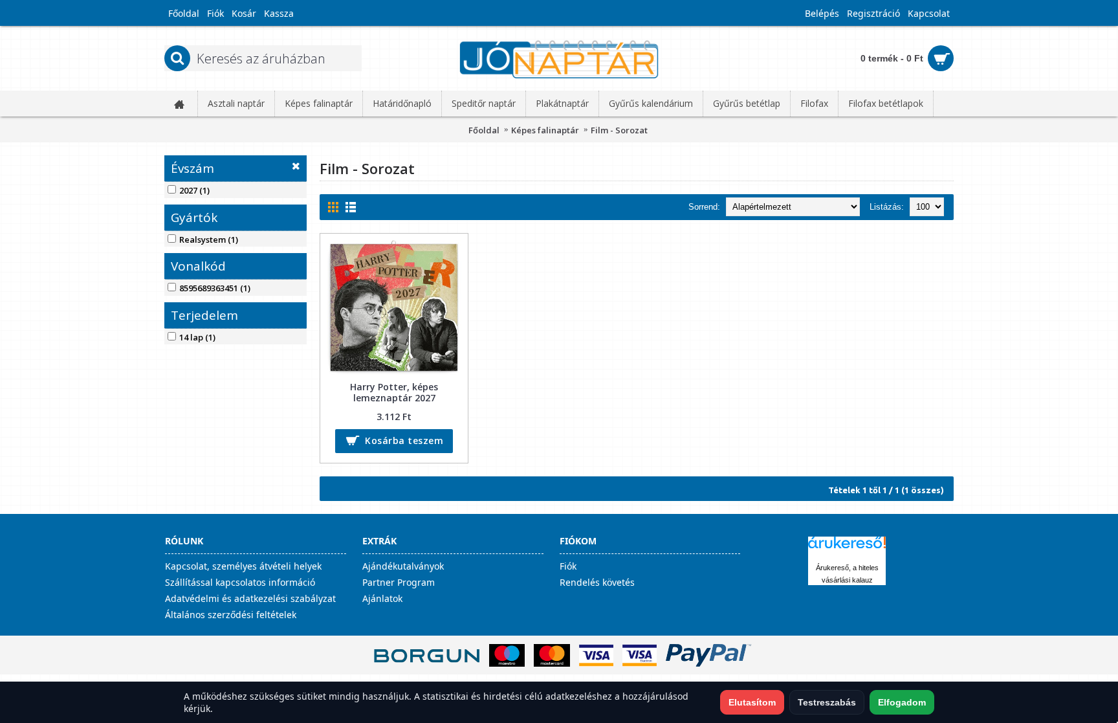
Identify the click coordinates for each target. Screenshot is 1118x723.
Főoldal (483, 130)
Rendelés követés (597, 582)
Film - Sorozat (619, 130)
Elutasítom (752, 702)
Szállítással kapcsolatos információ (240, 582)
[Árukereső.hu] (847, 549)
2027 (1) (194, 190)
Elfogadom (902, 702)
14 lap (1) (197, 337)
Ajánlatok (382, 598)
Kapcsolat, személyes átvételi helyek (243, 566)
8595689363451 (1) (214, 288)
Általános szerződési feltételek (230, 614)
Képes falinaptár (545, 130)
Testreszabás (827, 702)
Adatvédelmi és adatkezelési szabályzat (250, 598)
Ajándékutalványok (403, 566)
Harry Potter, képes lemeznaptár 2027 (394, 392)
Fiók (568, 566)
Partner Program (398, 582)
